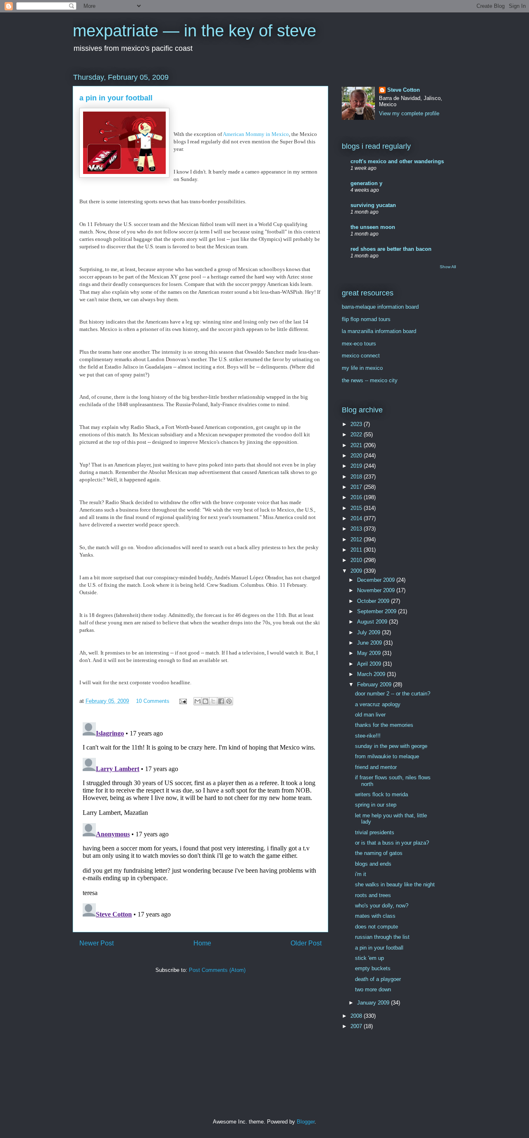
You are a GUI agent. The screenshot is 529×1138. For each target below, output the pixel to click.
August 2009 (373, 622)
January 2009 (374, 1003)
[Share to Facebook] (221, 701)
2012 (357, 539)
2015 (357, 508)
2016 (357, 497)
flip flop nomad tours (366, 319)
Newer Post (96, 943)
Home (202, 943)
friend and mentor (376, 767)
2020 (357, 455)
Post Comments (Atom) (217, 970)
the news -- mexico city (370, 380)
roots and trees (373, 895)
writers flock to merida (381, 794)
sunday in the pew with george (391, 746)
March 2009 (372, 674)
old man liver (370, 715)
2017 (357, 487)
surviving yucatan (373, 205)
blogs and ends (373, 864)
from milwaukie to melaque (387, 756)
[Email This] (197, 701)
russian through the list (382, 937)
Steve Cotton (403, 90)
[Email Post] (182, 701)
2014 (357, 518)
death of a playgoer (378, 979)
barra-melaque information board (380, 307)
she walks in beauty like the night (395, 884)
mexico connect (361, 355)
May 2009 (369, 653)
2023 (357, 424)
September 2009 (377, 611)
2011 (357, 550)
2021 (357, 445)
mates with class (375, 916)
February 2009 (375, 684)
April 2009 (370, 664)
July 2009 (369, 632)
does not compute (376, 927)
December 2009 (376, 580)
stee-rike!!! (368, 736)
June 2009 (370, 643)
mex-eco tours (359, 343)
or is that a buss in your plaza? (392, 843)
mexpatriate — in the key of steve (194, 30)
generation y (366, 183)
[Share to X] (213, 701)
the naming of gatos (379, 853)
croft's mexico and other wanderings (397, 161)
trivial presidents (374, 832)
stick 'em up (369, 958)
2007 (357, 1026)
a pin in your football (379, 948)
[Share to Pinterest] (229, 701)
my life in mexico (362, 368)
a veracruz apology (377, 704)
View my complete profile (409, 113)
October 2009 (374, 601)
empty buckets (373, 968)
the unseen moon (372, 227)
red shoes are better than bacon (390, 249)
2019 (357, 466)
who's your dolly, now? (381, 905)
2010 (357, 560)
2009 (357, 571)
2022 (357, 434)
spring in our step (375, 805)
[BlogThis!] (205, 701)
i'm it (360, 874)
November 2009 (376, 590)
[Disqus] (200, 822)
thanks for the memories (384, 725)
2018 (357, 477)
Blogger (306, 1122)
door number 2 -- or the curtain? (392, 693)
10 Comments (152, 701)
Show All (448, 266)
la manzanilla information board (379, 331)
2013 (357, 529)
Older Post (306, 943)
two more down (373, 989)
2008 (357, 1016)
